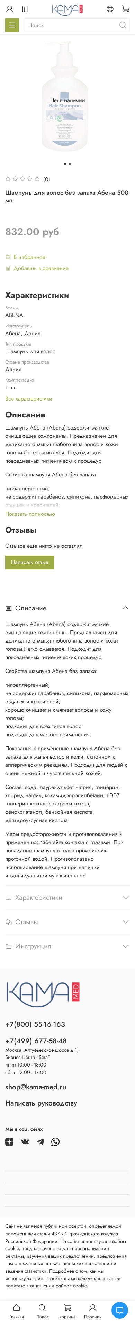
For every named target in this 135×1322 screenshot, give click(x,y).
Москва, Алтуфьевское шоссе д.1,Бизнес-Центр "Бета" (41, 1053)
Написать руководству (41, 1103)
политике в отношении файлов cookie (46, 1285)
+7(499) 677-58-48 (36, 1041)
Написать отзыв (29, 562)
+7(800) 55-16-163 (35, 1024)
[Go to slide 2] (70, 164)
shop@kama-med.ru (35, 1087)
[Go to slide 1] (65, 164)
